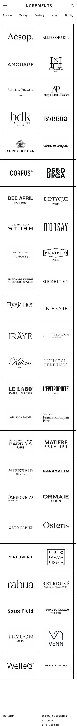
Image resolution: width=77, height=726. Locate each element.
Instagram (8, 716)
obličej (69, 15)
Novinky (7, 15)
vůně (55, 15)
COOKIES (47, 720)
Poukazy (40, 15)
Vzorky (23, 15)
